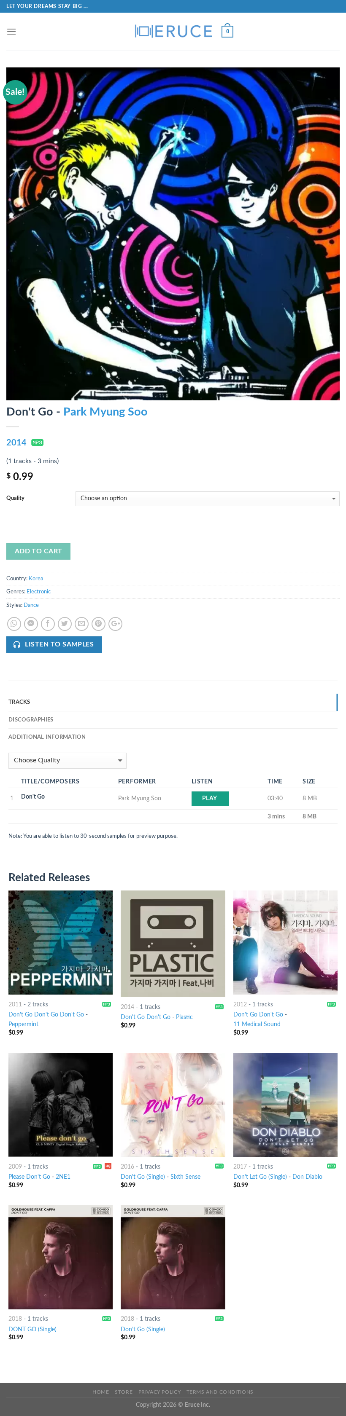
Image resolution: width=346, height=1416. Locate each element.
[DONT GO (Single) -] (60, 1257)
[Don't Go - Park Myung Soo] (173, 233)
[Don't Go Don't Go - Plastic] (173, 943)
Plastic (184, 1017)
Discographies (30, 719)
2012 (240, 1004)
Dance (31, 605)
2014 (16, 443)
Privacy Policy (159, 1392)
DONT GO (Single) (32, 1329)
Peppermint (23, 1024)
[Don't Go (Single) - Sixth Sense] (173, 1105)
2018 (15, 1319)
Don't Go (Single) (143, 1177)
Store (123, 1392)
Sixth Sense (185, 1177)
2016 (127, 1167)
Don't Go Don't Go (145, 1017)
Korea (36, 578)
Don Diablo (307, 1177)
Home (100, 1392)
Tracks (19, 702)
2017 (240, 1167)
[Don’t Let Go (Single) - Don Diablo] (285, 1105)
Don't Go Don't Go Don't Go (46, 1014)
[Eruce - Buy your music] (173, 31)
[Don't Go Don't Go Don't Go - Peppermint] (60, 942)
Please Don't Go (29, 1177)
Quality (15, 498)
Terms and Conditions (220, 1392)
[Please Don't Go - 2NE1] (60, 1105)
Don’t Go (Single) (143, 1329)
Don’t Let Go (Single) (260, 1177)
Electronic (39, 591)
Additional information (47, 737)
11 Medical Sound (257, 1024)
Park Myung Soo (105, 412)
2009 (15, 1167)
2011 (15, 1004)
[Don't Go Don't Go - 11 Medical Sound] (285, 942)
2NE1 (63, 1177)
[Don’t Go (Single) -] (173, 1257)
